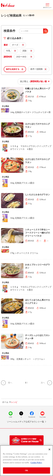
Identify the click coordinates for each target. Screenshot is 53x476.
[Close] (49, 449)
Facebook (31, 414)
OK (26, 470)
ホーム (5, 402)
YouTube (42, 414)
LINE (10, 414)
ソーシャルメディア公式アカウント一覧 (25, 422)
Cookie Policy (36, 462)
